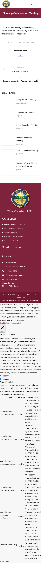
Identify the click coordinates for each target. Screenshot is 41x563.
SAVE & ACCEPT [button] (6, 561)
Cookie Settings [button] (6, 323)
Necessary (6, 379)
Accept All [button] (17, 323)
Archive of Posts (19, 42)
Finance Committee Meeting (24, 139)
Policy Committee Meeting (27, 125)
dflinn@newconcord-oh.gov (15, 275)
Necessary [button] (4, 376)
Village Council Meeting (26, 99)
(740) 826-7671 (11, 271)
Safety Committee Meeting (27, 150)
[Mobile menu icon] (36, 4)
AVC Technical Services (31, 300)
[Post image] (8, 103)
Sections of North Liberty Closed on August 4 (26, 164)
